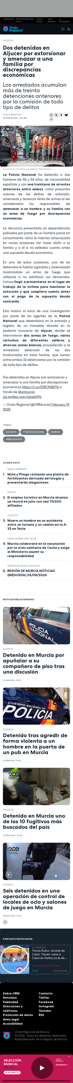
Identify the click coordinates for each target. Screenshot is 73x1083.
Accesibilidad (13, 1023)
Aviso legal (11, 1019)
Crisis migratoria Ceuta (21, 538)
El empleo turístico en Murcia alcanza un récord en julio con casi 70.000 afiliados (37, 501)
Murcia (55, 431)
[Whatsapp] (51, 115)
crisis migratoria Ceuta (24, 20)
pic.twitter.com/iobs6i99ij (22, 397)
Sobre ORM (11, 993)
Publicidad (10, 1002)
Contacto (46, 993)
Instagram (46, 1006)
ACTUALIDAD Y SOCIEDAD (46, 965)
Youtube (45, 1011)
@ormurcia (26, 392)
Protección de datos (18, 1015)
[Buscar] (67, 29)
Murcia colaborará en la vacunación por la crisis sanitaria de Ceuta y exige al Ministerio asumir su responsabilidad (38, 550)
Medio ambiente (16, 469)
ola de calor (39, 20)
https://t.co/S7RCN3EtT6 (40, 387)
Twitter (44, 997)
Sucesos (8, 40)
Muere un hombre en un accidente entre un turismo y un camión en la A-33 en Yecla (37, 525)
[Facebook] (61, 114)
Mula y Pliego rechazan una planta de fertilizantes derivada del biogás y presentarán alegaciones (38, 478)
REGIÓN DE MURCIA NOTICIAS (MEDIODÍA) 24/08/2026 (31, 573)
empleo (11, 492)
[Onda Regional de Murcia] (12, 29)
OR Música (61, 1065)
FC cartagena (64, 20)
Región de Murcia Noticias (23, 565)
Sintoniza (10, 997)
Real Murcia (51, 20)
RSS (41, 1015)
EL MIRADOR (39, 947)
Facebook (46, 1002)
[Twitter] (56, 114)
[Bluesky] (66, 114)
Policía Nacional (33, 431)
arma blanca (14, 439)
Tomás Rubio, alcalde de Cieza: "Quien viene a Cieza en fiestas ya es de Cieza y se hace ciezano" (48, 954)
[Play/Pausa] (42, 1068)
